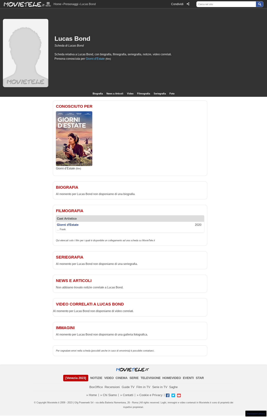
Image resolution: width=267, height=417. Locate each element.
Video (130, 93)
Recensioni (112, 387)
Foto (172, 93)
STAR (200, 378)
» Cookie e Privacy (150, 395)
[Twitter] (173, 395)
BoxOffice (96, 387)
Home (57, 4)
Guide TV (128, 387)
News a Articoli (114, 93)
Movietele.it (22, 4)
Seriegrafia (160, 93)
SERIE (134, 378)
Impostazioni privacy (256, 413)
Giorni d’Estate (95, 58)
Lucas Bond (72, 38)
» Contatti (126, 395)
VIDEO (109, 378)
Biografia (98, 93)
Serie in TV (159, 387)
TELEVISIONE (151, 378)
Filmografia (143, 93)
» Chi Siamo (108, 395)
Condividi (177, 4)
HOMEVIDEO (171, 378)
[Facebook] (167, 395)
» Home (91, 395)
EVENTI (188, 378)
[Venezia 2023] (75, 378)
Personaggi (70, 4)
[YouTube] (179, 395)
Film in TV (143, 387)
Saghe (173, 387)
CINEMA (122, 378)
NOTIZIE (96, 378)
